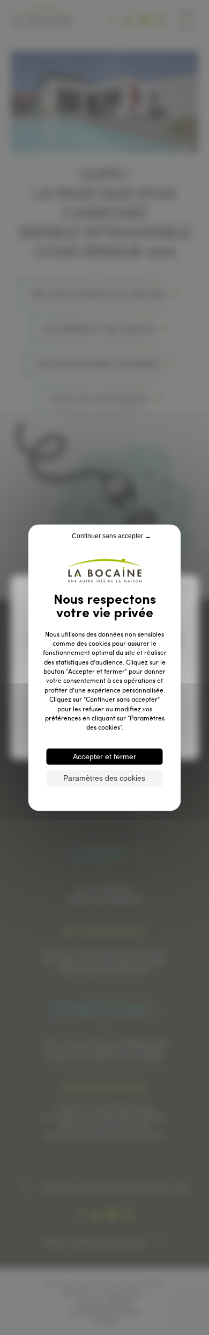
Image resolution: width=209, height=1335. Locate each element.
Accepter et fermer (104, 756)
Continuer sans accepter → (111, 536)
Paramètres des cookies (104, 778)
